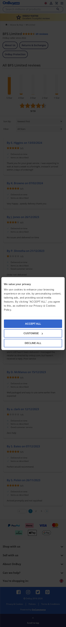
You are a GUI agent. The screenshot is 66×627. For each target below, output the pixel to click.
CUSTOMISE (31, 333)
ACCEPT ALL (33, 323)
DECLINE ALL (33, 342)
